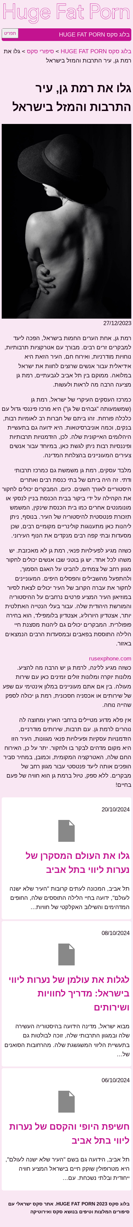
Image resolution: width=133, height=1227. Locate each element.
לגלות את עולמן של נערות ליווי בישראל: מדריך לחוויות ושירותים (69, 994)
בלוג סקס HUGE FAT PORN (94, 34)
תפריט (10, 33)
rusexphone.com (110, 658)
